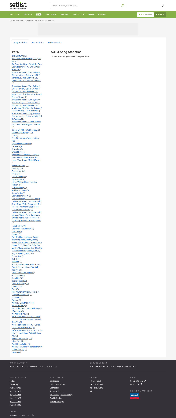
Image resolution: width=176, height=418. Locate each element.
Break (14, 69)
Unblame (15, 297)
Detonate (16, 146)
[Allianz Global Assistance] (134, 396)
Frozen (15, 174)
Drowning (16, 149)
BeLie (14, 61)
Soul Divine (16, 275)
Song (20, 42)
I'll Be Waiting (17, 187)
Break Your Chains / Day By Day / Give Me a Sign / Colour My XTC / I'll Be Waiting (27, 116)
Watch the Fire (18, 306)
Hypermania (17, 179)
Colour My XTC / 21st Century (24, 130)
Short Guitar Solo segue (22, 273)
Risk (13, 259)
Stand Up (16, 278)
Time (14, 289)
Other (54, 42)
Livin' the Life (17, 226)
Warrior (15, 300)
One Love (16, 231)
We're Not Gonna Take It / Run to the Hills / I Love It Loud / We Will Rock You (27, 333)
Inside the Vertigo (19, 190)
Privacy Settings (57, 401)
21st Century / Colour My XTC (24, 58)
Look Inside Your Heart (21, 229)
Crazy (14, 135)
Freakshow (16, 171)
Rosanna (15, 262)
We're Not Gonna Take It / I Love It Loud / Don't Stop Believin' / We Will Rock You (26, 319)
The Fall (15, 286)
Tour (37, 42)
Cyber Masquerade (20, 144)
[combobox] (88, 5)
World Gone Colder (20, 344)
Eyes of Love (17, 152)
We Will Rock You (19, 314)
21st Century (17, 56)
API (91, 391)
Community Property (20, 133)
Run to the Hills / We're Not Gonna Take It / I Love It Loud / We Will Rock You (26, 267)
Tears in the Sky (18, 284)
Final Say (15, 168)
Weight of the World (20, 338)
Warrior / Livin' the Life (21, 303)
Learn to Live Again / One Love (25, 198)
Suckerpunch (17, 281)
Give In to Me (17, 177)
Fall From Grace (18, 166)
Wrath (14, 352)
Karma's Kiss (17, 193)
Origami (15, 234)
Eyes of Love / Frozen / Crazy (24, 155)
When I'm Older (18, 341)
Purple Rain (16, 256)
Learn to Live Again (20, 196)
